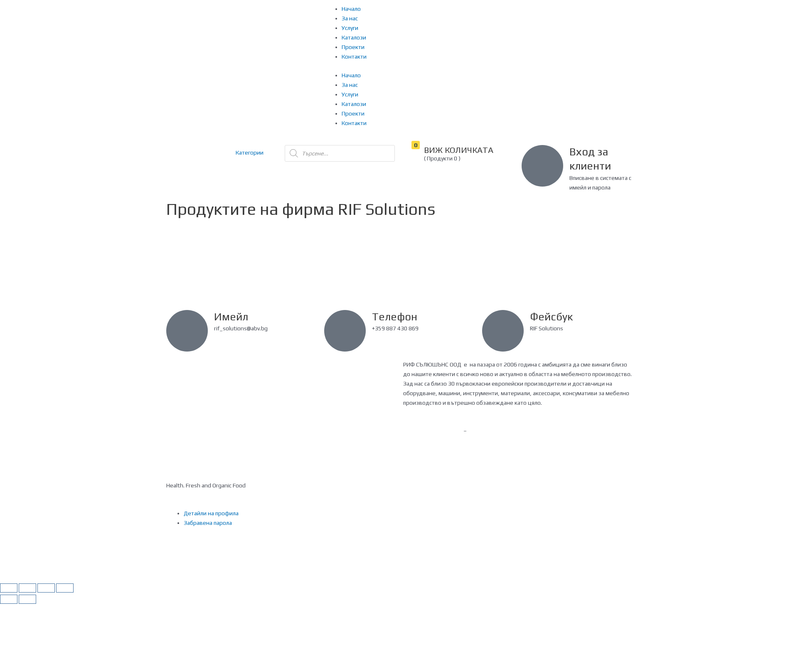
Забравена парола (208, 522)
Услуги (350, 28)
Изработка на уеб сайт (433, 431)
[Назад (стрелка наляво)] (8, 599)
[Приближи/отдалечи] (65, 588)
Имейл (231, 316)
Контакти (354, 56)
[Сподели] (27, 588)
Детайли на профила (211, 513)
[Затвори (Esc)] (8, 588)
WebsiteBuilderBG (427, 440)
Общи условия (303, 431)
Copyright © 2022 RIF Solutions (561, 431)
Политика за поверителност (203, 431)
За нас (350, 18)
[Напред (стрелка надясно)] (27, 599)
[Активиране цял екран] (46, 588)
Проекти (353, 47)
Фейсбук (551, 316)
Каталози (354, 37)
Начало (351, 8)
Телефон (394, 316)
